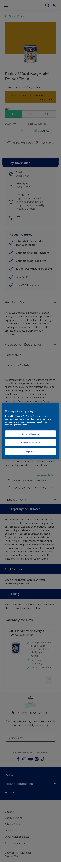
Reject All (30, 451)
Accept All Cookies (30, 442)
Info (25, 424)
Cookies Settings (30, 434)
